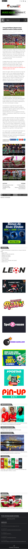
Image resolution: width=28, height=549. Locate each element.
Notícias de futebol (6, 256)
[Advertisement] (14, 482)
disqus (19, 194)
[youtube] (25, 1)
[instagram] (23, 1)
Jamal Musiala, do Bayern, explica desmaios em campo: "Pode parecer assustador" (13, 165)
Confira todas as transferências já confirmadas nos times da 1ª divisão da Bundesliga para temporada (14, 423)
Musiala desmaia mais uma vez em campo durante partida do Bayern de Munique (12, 177)
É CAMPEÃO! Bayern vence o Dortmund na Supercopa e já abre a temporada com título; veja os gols (13, 152)
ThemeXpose (16, 547)
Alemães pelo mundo (7, 162)
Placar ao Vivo (5, 261)
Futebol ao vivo (5, 258)
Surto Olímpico (5, 259)
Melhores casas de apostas (8, 254)
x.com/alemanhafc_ (6, 533)
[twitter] (22, 1)
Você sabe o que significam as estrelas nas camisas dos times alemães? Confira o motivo (13, 470)
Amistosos (5, 32)
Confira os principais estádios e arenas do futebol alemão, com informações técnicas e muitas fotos (14, 452)
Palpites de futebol (6, 255)
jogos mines (4, 252)
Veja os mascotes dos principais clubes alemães (12, 508)
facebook (25, 194)
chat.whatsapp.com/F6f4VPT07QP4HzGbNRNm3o (13, 541)
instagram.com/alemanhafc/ (8, 537)
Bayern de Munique (11, 32)
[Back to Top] (14, 546)
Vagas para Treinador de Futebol (9, 260)
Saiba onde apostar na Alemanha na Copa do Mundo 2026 (13, 251)
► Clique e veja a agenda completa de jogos (11, 429)
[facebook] (20, 1)
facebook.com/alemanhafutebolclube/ (11, 530)
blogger (15, 194)
